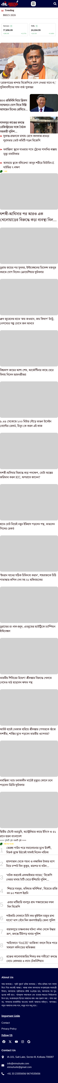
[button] (33, 3)
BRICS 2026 (9, 15)
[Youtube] (16, 1041)
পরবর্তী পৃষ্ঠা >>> (19, 840)
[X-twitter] (10, 1041)
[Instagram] (22, 1041)
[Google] (28, 1041)
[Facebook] (3, 1041)
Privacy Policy (9, 1028)
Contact (5, 1023)
